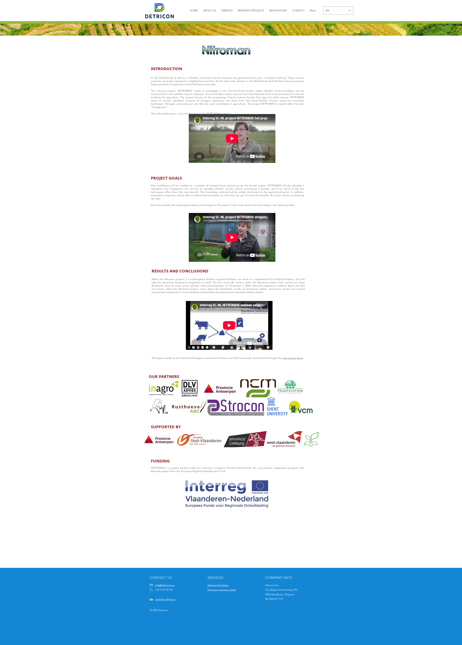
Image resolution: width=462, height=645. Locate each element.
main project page (292, 358)
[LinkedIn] (151, 599)
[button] (227, 11)
